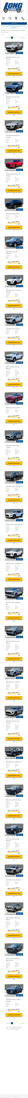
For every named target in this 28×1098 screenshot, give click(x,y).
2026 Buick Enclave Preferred (14, 524)
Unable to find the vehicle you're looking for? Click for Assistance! (14, 27)
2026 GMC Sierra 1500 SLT (13, 329)
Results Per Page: (5, 32)
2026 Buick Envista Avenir (13, 214)
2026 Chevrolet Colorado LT (13, 800)
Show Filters (14, 23)
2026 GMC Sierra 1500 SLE (13, 682)
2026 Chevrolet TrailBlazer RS (14, 563)
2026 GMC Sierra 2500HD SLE (13, 880)
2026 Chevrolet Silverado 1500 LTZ (13, 367)
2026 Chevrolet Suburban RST (13, 603)
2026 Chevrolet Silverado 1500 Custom (13, 959)
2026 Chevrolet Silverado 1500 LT (13, 642)
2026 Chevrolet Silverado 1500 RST (13, 840)
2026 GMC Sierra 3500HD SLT (14, 762)
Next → (24, 37)
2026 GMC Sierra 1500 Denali (13, 486)
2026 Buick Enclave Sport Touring (13, 446)
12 (20, 37)
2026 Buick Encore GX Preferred (12, 252)
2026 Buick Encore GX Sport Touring (13, 291)
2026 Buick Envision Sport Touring (13, 58)
